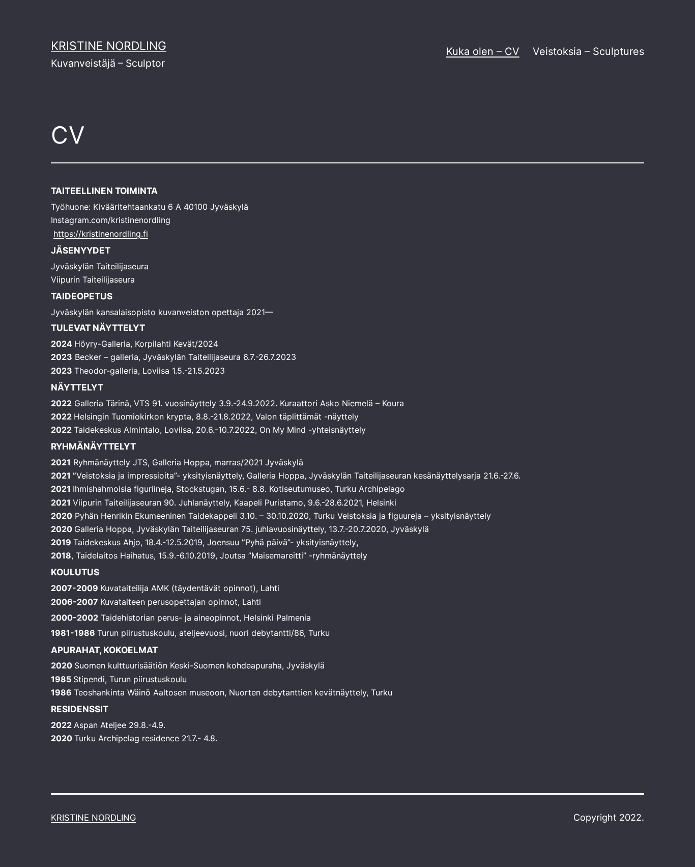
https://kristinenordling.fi (100, 234)
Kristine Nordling (108, 46)
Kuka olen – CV (482, 51)
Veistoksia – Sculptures (588, 51)
